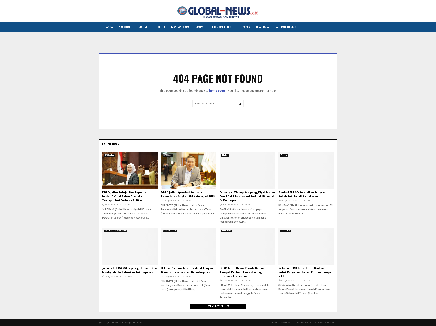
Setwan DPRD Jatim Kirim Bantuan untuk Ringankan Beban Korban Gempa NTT (304, 272)
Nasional (125, 27)
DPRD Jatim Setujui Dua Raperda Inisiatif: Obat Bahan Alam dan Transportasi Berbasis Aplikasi (124, 196)
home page (217, 90)
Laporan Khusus (285, 27)
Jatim (143, 27)
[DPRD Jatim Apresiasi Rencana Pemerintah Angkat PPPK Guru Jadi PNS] (188, 170)
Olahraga (262, 27)
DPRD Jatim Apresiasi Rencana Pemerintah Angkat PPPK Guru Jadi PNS (188, 194)
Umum (199, 27)
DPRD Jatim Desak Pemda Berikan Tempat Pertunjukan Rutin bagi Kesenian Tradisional (242, 272)
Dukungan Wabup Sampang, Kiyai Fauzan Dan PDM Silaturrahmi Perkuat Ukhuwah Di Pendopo (247, 196)
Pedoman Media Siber (324, 323)
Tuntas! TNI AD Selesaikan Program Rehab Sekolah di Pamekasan (302, 194)
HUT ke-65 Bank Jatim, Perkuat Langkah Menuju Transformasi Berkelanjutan (187, 270)
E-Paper (245, 27)
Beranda (107, 27)
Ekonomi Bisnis (221, 27)
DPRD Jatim (109, 155)
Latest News (110, 144)
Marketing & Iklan (303, 323)
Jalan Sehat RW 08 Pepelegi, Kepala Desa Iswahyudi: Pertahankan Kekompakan (129, 270)
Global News (286, 323)
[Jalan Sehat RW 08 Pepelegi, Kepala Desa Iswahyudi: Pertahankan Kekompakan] (130, 246)
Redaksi (273, 323)
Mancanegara (180, 27)
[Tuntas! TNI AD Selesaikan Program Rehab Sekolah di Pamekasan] (306, 170)
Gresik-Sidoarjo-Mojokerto (116, 231)
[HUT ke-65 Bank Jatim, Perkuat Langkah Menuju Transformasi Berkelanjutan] (188, 246)
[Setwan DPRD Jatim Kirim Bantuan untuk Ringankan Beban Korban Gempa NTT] (306, 246)
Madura (225, 155)
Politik (160, 27)
